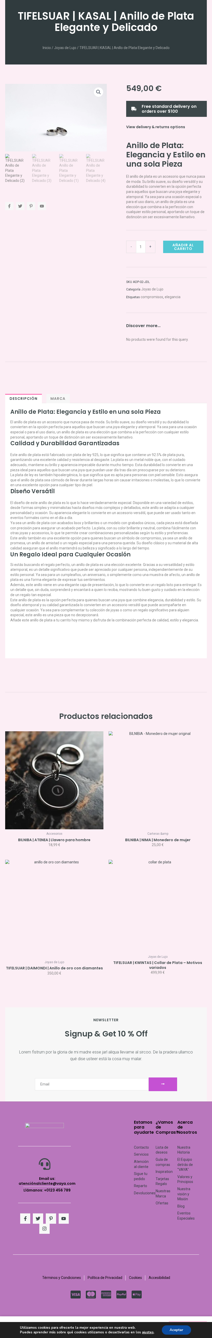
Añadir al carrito (183, 246)
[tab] (23, 398)
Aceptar (176, 1329)
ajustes (148, 1332)
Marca (57, 398)
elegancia (172, 297)
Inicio (47, 48)
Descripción (23, 398)
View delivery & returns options (155, 126)
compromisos (152, 297)
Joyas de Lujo (65, 48)
